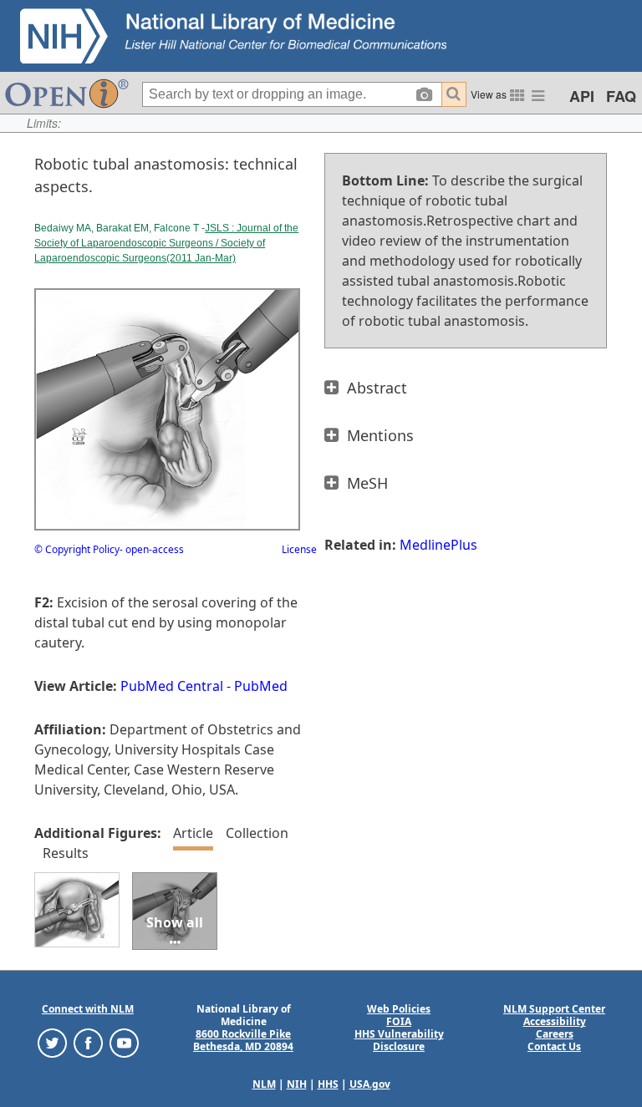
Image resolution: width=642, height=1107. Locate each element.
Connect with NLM (88, 1009)
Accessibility (554, 1021)
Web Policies (399, 1009)
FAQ (621, 96)
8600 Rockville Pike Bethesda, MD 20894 (243, 1040)
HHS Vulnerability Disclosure (399, 1040)
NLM (264, 1084)
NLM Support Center (554, 1009)
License (299, 549)
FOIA (398, 1021)
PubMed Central (171, 686)
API (581, 96)
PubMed (261, 686)
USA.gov (369, 1084)
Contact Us (554, 1046)
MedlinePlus (438, 545)
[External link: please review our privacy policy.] (52, 1042)
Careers (554, 1034)
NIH (297, 1084)
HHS (328, 1084)
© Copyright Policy (77, 549)
